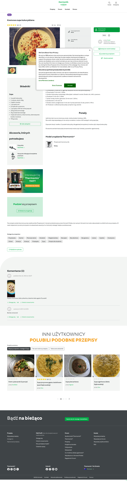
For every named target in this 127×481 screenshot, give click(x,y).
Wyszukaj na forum (99, 439)
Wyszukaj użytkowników (101, 442)
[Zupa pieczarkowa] (77, 365)
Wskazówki (68, 450)
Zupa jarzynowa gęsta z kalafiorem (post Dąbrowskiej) (49, 383)
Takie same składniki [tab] (57, 348)
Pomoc (91, 477)
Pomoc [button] (75, 9)
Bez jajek (64, 238)
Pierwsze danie (31, 238)
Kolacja (18, 241)
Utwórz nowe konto (42, 441)
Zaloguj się (39, 438)
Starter (21, 238)
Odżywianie (68, 447)
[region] (64, 69)
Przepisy (10, 433)
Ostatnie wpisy (40, 446)
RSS (95, 444)
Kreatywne (111, 238)
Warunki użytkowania (56, 477)
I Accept (70, 85)
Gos (42, 388)
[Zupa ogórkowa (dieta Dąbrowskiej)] (106, 365)
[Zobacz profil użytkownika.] (100, 41)
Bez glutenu (85, 238)
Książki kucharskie (70, 444)
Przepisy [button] (52, 9)
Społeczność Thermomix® (73, 436)
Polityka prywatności (70, 477)
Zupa (43, 241)
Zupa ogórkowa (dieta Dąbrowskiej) (102, 383)
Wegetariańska (53, 238)
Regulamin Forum (70, 458)
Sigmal (71, 385)
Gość (108, 40)
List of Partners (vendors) (46, 80)
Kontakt (46, 477)
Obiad (11, 241)
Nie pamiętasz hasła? (42, 444)
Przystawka (12, 238)
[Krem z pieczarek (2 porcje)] (20, 365)
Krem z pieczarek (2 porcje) (18, 382)
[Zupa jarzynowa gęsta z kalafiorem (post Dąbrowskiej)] (49, 365)
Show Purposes (57, 85)
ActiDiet (14, 385)
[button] (109, 3)
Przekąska (35, 241)
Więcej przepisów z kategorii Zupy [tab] (18, 348)
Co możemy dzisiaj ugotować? (74, 453)
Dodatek (42, 238)
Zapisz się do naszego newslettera (76, 419)
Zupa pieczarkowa (72, 382)
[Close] (90, 50)
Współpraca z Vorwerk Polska (74, 455)
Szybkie (102, 238)
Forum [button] (60, 9)
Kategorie (10, 439)
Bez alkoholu (74, 238)
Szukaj (96, 433)
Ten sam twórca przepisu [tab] (40, 348)
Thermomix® (69, 439)
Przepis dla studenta (55, 241)
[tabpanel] (63, 377)
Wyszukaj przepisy (12, 436)
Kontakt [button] (67, 9)
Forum (67, 433)
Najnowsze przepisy (13, 442)
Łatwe (94, 238)
